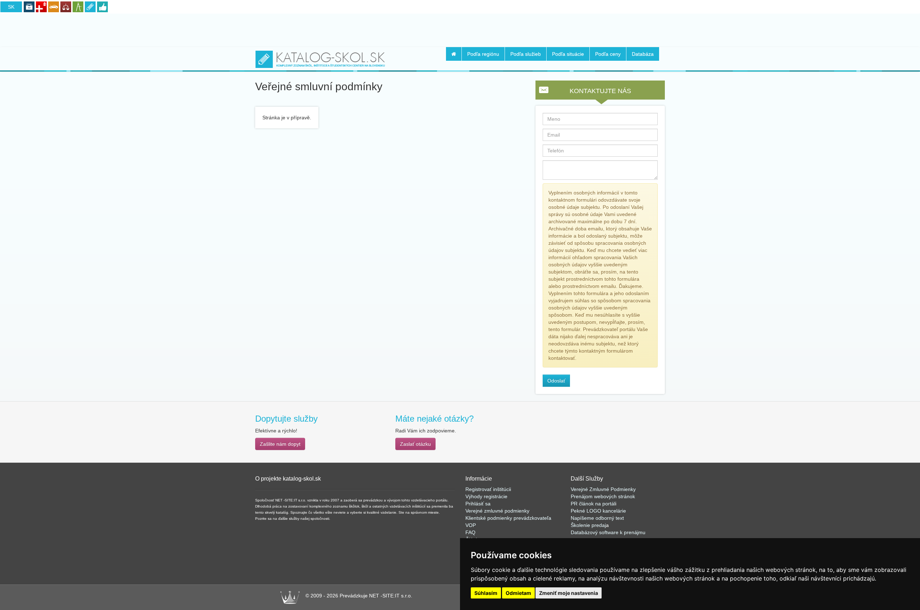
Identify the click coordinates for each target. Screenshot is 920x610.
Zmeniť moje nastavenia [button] (568, 593)
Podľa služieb (525, 54)
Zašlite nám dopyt (280, 444)
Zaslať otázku (415, 444)
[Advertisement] (460, 29)
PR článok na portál (593, 503)
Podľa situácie (568, 54)
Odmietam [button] (518, 593)
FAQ (470, 532)
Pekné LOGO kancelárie (598, 511)
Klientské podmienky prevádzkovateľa (508, 518)
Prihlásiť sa (478, 503)
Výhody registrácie (486, 496)
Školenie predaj (588, 525)
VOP (470, 525)
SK (11, 7)
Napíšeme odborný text (597, 518)
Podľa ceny (608, 54)
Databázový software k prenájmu (608, 532)
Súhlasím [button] (485, 593)
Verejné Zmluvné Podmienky (603, 489)
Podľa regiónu (483, 54)
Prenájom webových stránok (603, 496)
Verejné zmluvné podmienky (497, 511)
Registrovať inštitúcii (488, 489)
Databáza (643, 54)
